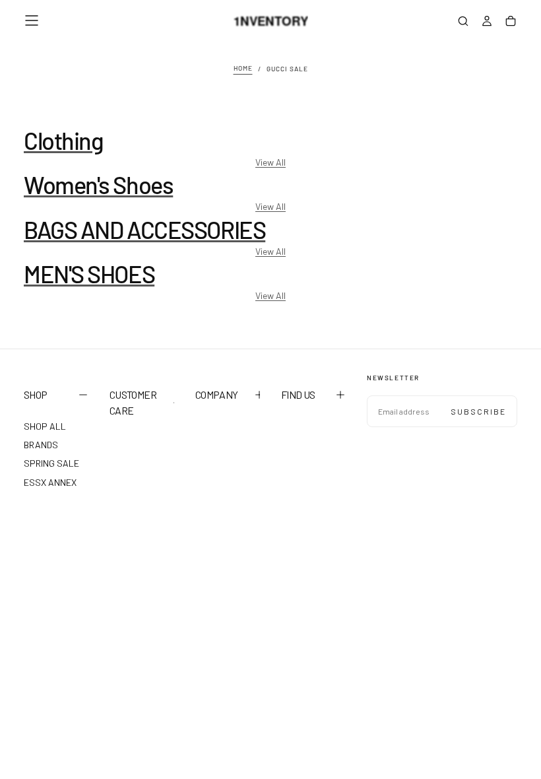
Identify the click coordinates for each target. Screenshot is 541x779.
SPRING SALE (51, 463)
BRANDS (41, 444)
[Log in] (486, 22)
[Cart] (510, 22)
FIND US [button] (298, 394)
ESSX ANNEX (50, 482)
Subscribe (478, 411)
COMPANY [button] (216, 394)
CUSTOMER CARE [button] (133, 402)
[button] (32, 20)
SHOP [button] (35, 394)
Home (243, 69)
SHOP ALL (45, 426)
